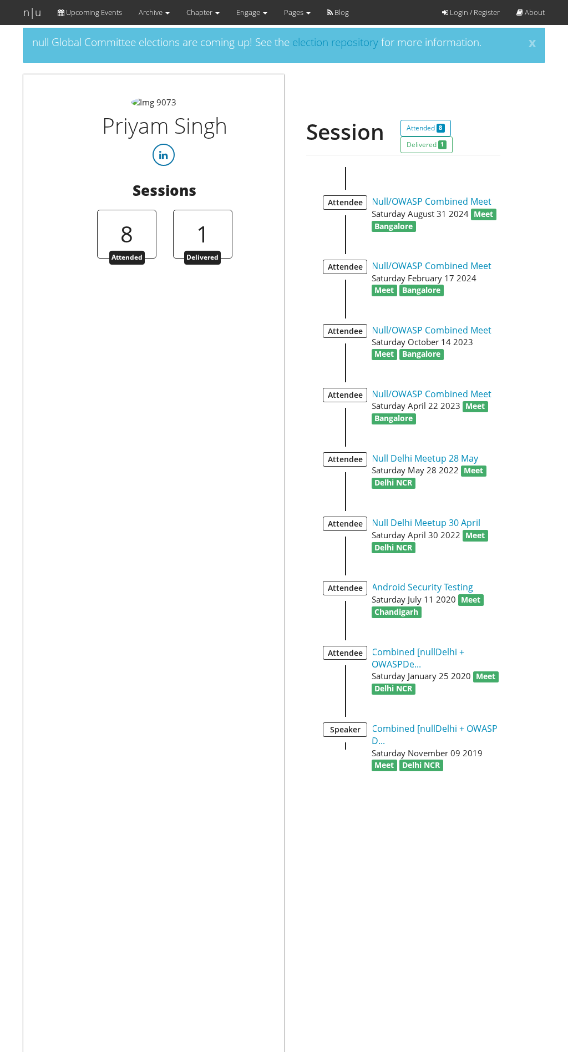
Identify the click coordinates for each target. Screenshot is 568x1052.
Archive (151, 12)
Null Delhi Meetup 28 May (425, 458)
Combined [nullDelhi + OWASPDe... (418, 658)
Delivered (425, 144)
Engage (249, 12)
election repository (335, 42)
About (534, 12)
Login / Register (474, 12)
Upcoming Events (93, 12)
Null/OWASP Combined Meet (431, 201)
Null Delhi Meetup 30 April (426, 523)
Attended (424, 128)
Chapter (200, 12)
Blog (341, 12)
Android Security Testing (422, 587)
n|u (32, 12)
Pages (294, 12)
